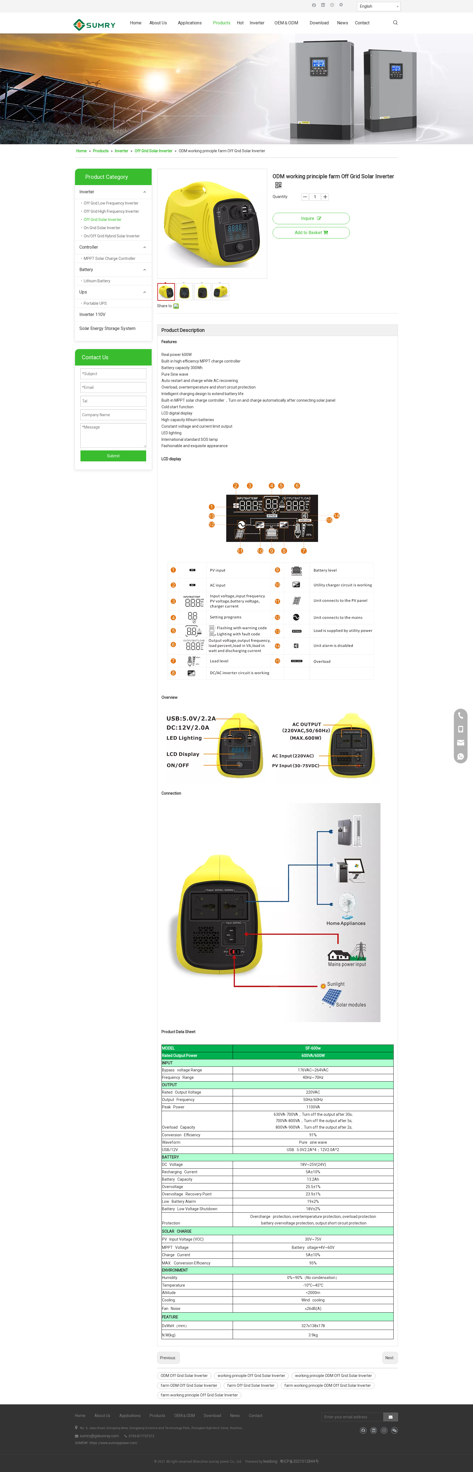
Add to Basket (308, 232)
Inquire (307, 218)
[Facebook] (314, 4)
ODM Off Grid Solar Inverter (184, 1375)
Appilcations (130, 1415)
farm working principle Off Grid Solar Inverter (199, 1395)
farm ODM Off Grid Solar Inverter (189, 1385)
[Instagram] (332, 4)
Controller (88, 247)
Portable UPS (95, 303)
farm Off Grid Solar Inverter (251, 1385)
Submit (113, 456)
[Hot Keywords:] (395, 23)
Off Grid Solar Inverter (103, 219)
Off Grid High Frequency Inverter (111, 211)
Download (212, 1415)
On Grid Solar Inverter (102, 228)
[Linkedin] (323, 4)
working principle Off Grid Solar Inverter (251, 1375)
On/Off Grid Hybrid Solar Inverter (112, 236)
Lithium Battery (97, 281)
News (235, 1415)
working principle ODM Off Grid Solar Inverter (333, 1375)
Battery (86, 269)
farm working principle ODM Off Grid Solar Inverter (327, 1385)
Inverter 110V (92, 314)
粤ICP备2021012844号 (299, 1461)
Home (80, 1415)
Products (157, 1415)
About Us (102, 1415)
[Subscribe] (390, 1417)
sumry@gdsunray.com (99, 1436)
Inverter (86, 191)
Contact (256, 1415)
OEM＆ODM (184, 1415)
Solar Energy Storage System (107, 328)
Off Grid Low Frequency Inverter (111, 203)
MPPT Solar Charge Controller (109, 258)
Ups (83, 292)
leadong (270, 1461)
